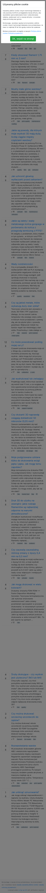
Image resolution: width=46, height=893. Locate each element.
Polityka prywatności (15, 33)
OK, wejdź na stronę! (23, 38)
